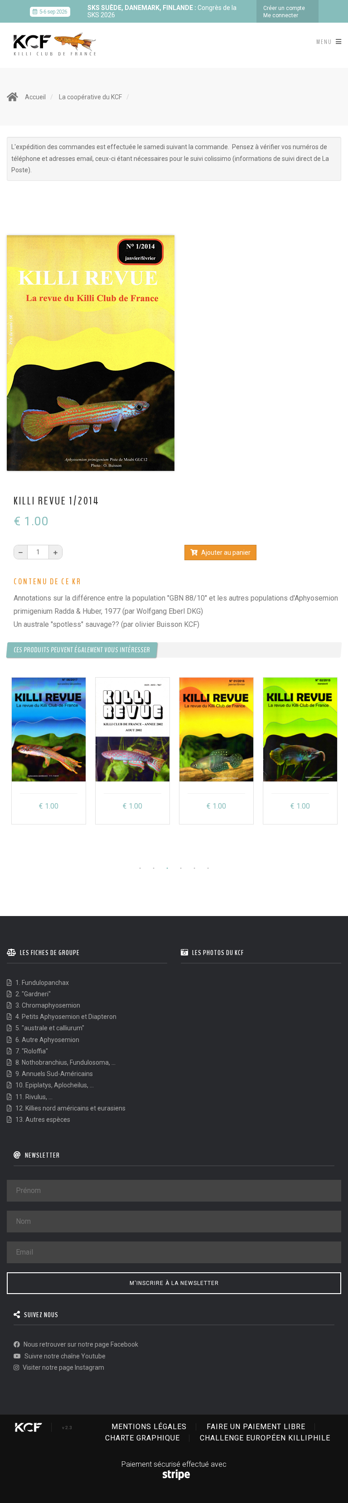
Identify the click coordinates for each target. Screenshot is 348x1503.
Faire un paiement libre (256, 1426)
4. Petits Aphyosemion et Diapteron (65, 1016)
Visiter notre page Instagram (62, 1367)
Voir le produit (49, 806)
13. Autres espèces (42, 1119)
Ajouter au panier (225, 552)
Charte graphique (142, 1438)
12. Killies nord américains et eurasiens (70, 1108)
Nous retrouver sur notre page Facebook (80, 1344)
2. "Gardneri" (32, 994)
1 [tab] (140, 868)
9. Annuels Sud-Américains (53, 1073)
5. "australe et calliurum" (49, 1028)
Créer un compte (284, 8)
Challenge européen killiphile (265, 1438)
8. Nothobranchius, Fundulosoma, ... (65, 1062)
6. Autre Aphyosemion (46, 1039)
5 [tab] (194, 868)
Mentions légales (149, 1426)
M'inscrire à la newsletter (174, 1283)
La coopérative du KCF (90, 97)
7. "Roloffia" (31, 1051)
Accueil (35, 97)
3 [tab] (167, 868)
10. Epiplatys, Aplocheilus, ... (54, 1085)
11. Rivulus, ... (33, 1097)
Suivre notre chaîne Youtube (64, 1356)
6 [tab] (208, 868)
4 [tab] (180, 868)
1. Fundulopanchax (41, 982)
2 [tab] (153, 868)
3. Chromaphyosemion (47, 1005)
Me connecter (280, 15)
